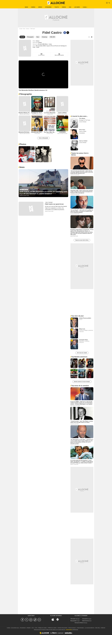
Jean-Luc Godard (83, 140)
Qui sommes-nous (15, 627)
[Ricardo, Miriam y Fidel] (24, 104)
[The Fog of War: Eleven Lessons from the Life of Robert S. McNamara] (50, 123)
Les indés (77, 7)
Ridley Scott (82, 329)
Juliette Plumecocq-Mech (85, 318)
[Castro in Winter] (62, 104)
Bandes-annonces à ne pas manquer (82, 381)
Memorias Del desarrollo (24, 132)
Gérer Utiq (97, 627)
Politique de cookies (42, 627)
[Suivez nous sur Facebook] (23, 619)
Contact (8, 627)
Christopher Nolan (83, 339)
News (26, 7)
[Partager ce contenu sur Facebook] (64, 32)
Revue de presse (72, 627)
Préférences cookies (52, 627)
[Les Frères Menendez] (50, 104)
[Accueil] (56, 3)
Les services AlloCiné (89, 627)
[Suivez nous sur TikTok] (35, 619)
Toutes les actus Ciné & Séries (82, 240)
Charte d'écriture (80, 627)
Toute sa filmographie (43, 138)
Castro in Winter (62, 112)
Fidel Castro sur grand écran (54, 204)
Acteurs (27, 28)
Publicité (28, 627)
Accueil (20, 28)
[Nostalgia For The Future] (37, 104)
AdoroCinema (85, 620)
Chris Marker (82, 118)
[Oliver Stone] (74, 134)
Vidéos (64, 7)
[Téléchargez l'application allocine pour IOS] (53, 619)
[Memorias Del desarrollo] (24, 123)
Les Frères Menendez (49, 112)
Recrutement (23, 627)
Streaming (48, 7)
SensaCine (85, 618)
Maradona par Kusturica (37, 132)
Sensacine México (79, 622)
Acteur (37, 41)
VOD (70, 7)
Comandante (62, 132)
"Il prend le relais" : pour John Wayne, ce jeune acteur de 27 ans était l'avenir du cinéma (81, 422)
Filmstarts (73, 618)
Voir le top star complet (82, 352)
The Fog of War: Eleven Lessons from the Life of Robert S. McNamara (50, 132)
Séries (40, 7)
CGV (36, 627)
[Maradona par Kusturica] (37, 123)
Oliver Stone (82, 129)
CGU (33, 627)
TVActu (57, 7)
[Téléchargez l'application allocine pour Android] (58, 619)
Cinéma (33, 7)
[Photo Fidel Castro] (27, 154)
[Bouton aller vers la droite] (92, 37)
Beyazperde (73, 620)
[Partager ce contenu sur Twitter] (67, 32)
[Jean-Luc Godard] (74, 145)
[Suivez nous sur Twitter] (27, 619)
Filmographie (25, 94)
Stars (24, 28)
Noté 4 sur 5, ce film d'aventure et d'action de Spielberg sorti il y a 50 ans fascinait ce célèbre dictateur (43, 192)
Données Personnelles (62, 627)
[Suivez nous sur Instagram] (31, 619)
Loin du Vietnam (82, 121)
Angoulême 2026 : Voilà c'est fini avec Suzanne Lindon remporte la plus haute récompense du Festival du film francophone (81, 191)
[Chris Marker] (74, 123)
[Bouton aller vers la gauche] (89, 37)
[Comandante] (62, 123)
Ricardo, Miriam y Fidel (24, 112)
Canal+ (85, 7)
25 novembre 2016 (41, 45)
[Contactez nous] (39, 619)
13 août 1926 (41, 44)
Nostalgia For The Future (37, 112)
